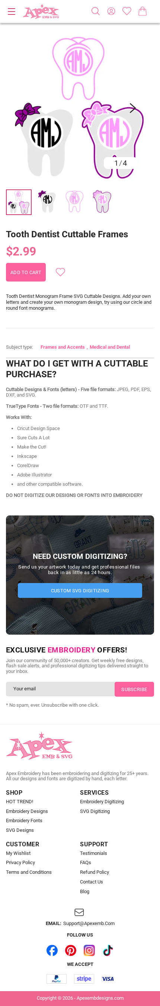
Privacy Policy (20, 862)
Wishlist (126, 11)
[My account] (111, 11)
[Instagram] (89, 950)
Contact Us (91, 882)
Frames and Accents (63, 347)
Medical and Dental (110, 347)
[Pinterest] (70, 950)
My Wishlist (18, 853)
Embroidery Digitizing (102, 801)
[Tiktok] (107, 950)
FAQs (85, 862)
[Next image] (133, 108)
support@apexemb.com (89, 923)
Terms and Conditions (29, 872)
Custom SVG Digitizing (80, 590)
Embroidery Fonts (24, 820)
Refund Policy (94, 872)
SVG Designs (20, 830)
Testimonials (93, 853)
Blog (84, 891)
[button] (80, 108)
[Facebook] (52, 950)
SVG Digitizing (95, 811)
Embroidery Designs (27, 811)
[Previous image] (27, 108)
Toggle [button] (11, 11)
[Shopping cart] (142, 11)
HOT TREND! (19, 801)
